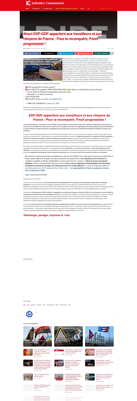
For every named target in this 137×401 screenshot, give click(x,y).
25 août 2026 (28, 344)
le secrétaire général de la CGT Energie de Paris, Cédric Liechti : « (67, 167)
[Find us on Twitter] (91, 3)
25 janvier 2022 (26, 48)
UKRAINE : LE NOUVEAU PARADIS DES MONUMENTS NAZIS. (36, 342)
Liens (82, 8)
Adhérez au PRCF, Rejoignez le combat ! (67, 8)
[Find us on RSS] (97, 3)
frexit (44, 304)
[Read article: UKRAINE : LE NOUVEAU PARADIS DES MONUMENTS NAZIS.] (37, 336)
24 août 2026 (59, 344)
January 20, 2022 (53, 103)
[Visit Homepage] (44, 3)
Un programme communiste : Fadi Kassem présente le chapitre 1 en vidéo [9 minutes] (104, 386)
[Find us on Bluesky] (109, 3)
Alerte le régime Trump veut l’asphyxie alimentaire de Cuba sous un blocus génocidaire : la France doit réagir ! (97, 341)
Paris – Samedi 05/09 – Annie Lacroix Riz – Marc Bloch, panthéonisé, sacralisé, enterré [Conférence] (42, 352)
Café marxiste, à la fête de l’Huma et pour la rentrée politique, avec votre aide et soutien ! (73, 351)
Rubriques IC (36, 8)
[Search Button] (88, 8)
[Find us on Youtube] (94, 3)
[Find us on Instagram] (103, 3)
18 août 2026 (100, 381)
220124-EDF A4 (28, 259)
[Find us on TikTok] (112, 3)
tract (69, 304)
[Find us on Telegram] (100, 3)
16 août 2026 (69, 392)
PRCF (27, 8)
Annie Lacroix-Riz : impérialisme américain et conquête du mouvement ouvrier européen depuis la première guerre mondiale (73, 364)
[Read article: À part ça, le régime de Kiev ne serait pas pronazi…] (28, 377)
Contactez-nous (47, 8)
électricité (33, 304)
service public (63, 304)
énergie (39, 304)
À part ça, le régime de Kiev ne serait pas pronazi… (41, 375)
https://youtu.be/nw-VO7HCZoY (32, 179)
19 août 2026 (69, 381)
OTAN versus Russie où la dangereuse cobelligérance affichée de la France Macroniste (66, 341)
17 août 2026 (38, 390)
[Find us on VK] (106, 3)
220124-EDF (27, 301)
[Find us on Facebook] (88, 3)
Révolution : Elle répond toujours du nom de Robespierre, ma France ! (42, 386)
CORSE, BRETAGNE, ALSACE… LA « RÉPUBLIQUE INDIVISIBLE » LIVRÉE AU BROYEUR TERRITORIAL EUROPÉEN (73, 377)
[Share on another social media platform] (112, 53)
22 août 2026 (69, 369)
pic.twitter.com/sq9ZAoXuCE (52, 99)
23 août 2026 (69, 355)
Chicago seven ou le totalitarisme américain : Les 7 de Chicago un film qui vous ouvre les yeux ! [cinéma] (104, 377)
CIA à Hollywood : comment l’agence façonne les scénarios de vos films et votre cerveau (104, 362)
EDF (28, 304)
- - (36, 312)
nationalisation (50, 304)
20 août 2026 (38, 378)
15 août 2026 (100, 390)
